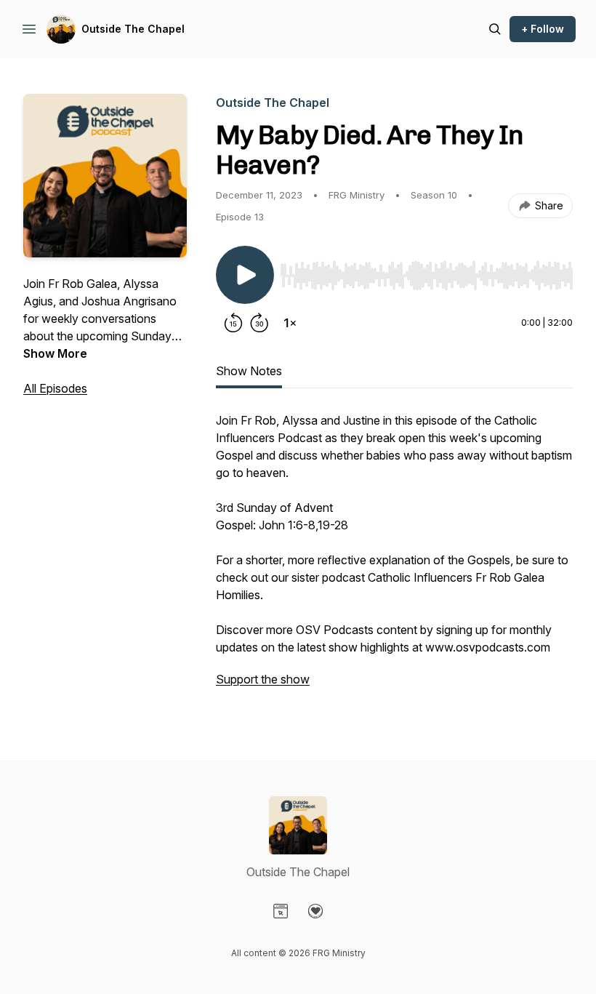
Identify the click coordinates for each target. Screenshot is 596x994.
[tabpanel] (394, 557)
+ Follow (542, 29)
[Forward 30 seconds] (259, 323)
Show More (55, 353)
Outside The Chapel (133, 29)
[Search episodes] (495, 29)
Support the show (263, 679)
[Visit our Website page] (280, 911)
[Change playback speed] (290, 323)
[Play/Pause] (245, 275)
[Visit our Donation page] (315, 911)
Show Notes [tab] (249, 371)
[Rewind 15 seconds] (233, 323)
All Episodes (55, 388)
